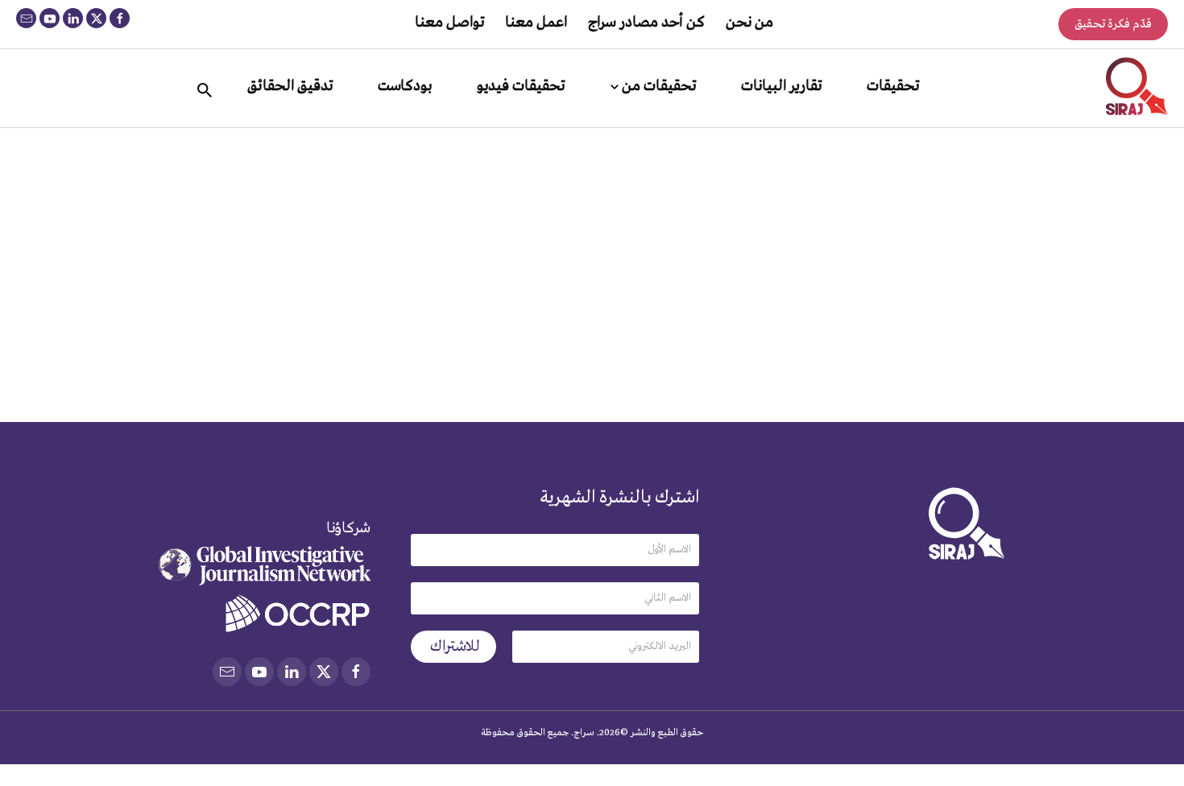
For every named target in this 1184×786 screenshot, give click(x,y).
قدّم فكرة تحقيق (1113, 24)
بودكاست (405, 86)
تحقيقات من (659, 86)
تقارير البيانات (781, 86)
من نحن (749, 22)
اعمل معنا (536, 22)
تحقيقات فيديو (521, 86)
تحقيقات (893, 86)
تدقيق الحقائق (290, 86)
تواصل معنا (449, 22)
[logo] (1137, 86)
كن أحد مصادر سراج (646, 22)
